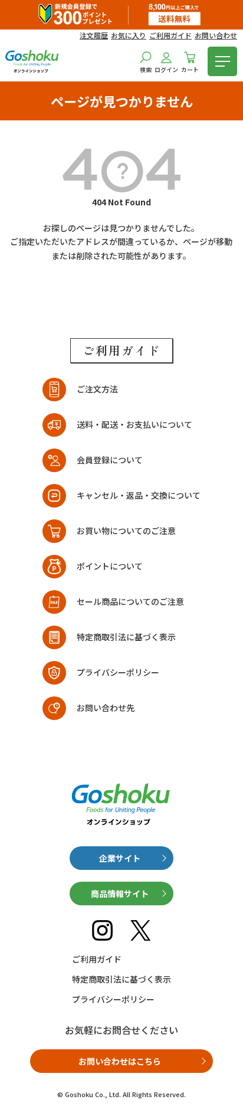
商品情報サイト (120, 893)
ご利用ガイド (170, 35)
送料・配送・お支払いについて (134, 424)
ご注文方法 (97, 389)
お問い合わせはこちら (119, 1061)
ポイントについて (110, 566)
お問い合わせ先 (105, 708)
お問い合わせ (216, 35)
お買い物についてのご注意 (126, 530)
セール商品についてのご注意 (130, 601)
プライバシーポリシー (118, 672)
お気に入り (128, 35)
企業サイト (119, 858)
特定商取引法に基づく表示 (126, 637)
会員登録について (110, 460)
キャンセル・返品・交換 (139, 495)
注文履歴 (94, 35)
